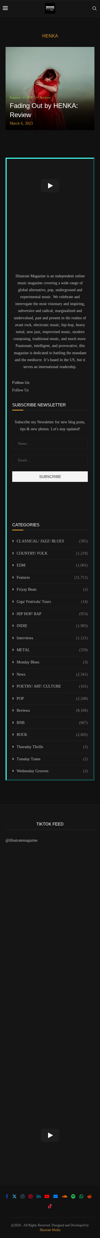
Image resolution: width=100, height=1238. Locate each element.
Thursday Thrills (52, 747)
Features (52, 577)
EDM (52, 565)
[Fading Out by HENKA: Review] (50, 88)
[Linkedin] (39, 1196)
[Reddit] (89, 1196)
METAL (52, 650)
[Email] (55, 1196)
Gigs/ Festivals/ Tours (52, 602)
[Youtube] (46, 1196)
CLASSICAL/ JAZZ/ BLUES (52, 541)
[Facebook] (7, 1196)
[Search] (94, 8)
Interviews (52, 638)
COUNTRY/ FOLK (52, 553)
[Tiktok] (50, 1206)
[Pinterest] (30, 1196)
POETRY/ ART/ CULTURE (52, 686)
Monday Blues (52, 662)
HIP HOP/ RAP (52, 614)
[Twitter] (14, 1196)
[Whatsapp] (81, 1196)
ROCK (52, 735)
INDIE (52, 626)
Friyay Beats (52, 589)
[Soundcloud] (64, 1196)
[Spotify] (73, 1196)
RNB (52, 723)
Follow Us (20, 390)
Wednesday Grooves (52, 771)
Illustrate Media (50, 1230)
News (52, 674)
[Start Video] (50, 185)
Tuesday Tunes (52, 759)
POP (52, 698)
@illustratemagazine (22, 840)
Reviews (52, 710)
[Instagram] (22, 1196)
